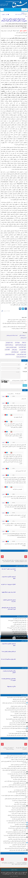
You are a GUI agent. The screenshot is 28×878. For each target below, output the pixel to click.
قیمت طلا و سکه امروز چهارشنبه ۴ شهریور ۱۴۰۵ (17, 620)
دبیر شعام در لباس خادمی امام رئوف (19, 699)
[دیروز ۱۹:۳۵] (21, 602)
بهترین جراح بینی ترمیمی (11, 347)
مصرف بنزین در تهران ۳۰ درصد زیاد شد (9, 569)
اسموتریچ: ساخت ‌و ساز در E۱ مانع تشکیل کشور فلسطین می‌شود (14, 770)
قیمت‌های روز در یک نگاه (22, 616)
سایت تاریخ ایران (9, 342)
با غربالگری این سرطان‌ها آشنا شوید (8, 863)
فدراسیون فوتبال (23, 337)
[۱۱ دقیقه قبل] (21, 673)
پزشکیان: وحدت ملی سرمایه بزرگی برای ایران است (16, 774)
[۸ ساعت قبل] (7, 858)
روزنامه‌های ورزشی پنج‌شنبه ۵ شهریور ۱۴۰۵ (18, 826)
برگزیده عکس (24, 668)
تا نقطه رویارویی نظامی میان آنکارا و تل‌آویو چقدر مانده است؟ (15, 835)
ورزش (23, 9)
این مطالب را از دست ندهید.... (21, 566)
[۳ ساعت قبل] (21, 681)
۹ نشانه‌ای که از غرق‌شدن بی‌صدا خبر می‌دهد (17, 724)
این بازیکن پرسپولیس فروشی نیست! (9, 651)
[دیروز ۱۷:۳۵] (21, 653)
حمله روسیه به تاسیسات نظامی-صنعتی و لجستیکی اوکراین (15, 798)
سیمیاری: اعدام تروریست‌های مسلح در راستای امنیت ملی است (14, 726)
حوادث (25, 738)
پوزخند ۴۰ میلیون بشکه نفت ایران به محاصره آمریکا (16, 697)
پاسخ (3, 396)
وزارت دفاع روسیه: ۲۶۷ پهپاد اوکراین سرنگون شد (17, 791)
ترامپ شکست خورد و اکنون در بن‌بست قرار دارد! (17, 828)
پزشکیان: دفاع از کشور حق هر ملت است (18, 772)
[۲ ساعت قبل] (21, 571)
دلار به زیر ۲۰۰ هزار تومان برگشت (20, 624)
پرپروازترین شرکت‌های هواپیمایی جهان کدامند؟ (17, 733)
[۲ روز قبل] (20, 555)
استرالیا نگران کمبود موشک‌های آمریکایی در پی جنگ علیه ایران (14, 841)
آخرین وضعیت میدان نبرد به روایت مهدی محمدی (17, 822)
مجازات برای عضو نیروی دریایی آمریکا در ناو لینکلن (17, 815)
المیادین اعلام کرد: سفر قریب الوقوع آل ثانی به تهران (16, 708)
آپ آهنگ (24, 342)
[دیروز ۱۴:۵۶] (21, 661)
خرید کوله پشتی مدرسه (21, 357)
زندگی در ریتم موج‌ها (11, 686)
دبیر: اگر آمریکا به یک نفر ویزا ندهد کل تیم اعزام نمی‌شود (15, 710)
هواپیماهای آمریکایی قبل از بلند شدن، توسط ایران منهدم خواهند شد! (14, 703)
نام (26, 364)
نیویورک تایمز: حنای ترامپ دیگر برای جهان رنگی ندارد (16, 735)
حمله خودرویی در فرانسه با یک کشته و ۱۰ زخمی (17, 785)
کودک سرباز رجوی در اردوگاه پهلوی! (9, 592)
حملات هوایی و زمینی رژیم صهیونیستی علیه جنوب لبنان (16, 832)
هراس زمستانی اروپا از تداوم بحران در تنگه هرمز (17, 839)
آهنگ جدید (7, 349)
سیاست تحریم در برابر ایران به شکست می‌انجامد (17, 837)
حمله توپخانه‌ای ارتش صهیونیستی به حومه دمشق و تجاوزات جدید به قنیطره (14, 796)
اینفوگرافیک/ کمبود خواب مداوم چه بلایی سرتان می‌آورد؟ (15, 806)
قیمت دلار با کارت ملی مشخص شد (19, 618)
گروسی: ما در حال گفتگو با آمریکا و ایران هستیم (17, 766)
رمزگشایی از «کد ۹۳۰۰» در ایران (20, 804)
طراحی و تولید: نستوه (14, 876)
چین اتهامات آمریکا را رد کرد (21, 793)
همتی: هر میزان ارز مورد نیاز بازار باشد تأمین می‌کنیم (16, 756)
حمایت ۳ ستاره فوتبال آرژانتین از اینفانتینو (18, 775)
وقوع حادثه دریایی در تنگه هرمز (20, 713)
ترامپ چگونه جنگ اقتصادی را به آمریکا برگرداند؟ (17, 811)
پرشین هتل (14, 349)
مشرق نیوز (16, 3)
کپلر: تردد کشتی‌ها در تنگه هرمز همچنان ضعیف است (16, 820)
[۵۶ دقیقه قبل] (21, 579)
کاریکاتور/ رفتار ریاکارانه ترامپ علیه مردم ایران (17, 722)
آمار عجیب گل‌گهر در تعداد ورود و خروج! (9, 577)
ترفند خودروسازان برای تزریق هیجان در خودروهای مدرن (8, 560)
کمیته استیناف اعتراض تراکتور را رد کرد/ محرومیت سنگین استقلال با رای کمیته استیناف (14, 20)
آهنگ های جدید (22, 349)
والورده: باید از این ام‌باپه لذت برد (20, 790)
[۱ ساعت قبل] (21, 586)
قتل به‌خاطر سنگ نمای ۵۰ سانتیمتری (19, 701)
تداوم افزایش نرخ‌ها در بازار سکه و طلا (19, 629)
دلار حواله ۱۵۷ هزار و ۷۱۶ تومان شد (19, 622)
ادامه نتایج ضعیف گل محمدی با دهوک (19, 721)
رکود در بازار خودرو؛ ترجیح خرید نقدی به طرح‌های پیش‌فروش (20, 560)
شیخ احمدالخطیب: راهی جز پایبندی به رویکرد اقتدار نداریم (15, 781)
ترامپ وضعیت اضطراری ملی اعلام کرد (19, 819)
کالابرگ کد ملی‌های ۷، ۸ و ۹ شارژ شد (8, 584)
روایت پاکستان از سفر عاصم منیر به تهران (18, 764)
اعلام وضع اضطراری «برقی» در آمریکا (19, 808)
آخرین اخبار (24, 753)
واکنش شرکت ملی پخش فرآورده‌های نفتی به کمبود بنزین (9, 608)
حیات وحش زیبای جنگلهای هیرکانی (19, 783)
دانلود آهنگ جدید (22, 347)
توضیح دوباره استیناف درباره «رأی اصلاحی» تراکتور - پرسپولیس (14, 326)
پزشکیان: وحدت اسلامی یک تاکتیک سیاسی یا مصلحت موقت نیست (13, 768)
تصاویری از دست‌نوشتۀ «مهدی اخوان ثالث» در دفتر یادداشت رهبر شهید (14, 729)
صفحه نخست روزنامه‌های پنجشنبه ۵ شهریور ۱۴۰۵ (8, 679)
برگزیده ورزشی (24, 641)
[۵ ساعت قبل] (20, 743)
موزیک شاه (17, 342)
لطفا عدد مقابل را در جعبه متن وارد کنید (19, 380)
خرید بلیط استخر (15, 352)
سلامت (25, 853)
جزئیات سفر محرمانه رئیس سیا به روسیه (18, 809)
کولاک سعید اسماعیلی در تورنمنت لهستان (18, 706)
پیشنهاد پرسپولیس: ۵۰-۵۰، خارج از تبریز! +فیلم (17, 319)
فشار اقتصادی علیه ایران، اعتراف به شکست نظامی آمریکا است (14, 843)
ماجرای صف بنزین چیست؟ (20, 637)
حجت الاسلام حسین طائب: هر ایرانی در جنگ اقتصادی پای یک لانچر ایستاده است (14, 762)
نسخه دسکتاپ (14, 870)
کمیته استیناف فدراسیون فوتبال (12, 335)
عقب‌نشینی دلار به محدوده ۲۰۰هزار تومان (18, 626)
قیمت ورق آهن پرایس (21, 354)
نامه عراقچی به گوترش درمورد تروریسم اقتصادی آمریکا (16, 719)
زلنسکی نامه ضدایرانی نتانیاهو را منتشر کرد (9, 600)
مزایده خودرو (23, 352)
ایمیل (25, 368)
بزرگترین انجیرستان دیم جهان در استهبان (9, 671)
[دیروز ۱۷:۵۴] (21, 609)
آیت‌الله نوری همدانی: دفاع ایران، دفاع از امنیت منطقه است (15, 757)
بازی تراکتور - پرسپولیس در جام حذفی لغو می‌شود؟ (16, 321)
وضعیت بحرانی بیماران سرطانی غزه (19, 779)
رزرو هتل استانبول (9, 345)
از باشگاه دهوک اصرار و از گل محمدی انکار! (18, 715)
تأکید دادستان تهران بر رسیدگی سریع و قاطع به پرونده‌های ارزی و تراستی (14, 787)
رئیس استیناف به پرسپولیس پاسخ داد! (19, 328)
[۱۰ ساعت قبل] (21, 688)
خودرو (26, 550)
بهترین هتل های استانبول (20, 345)
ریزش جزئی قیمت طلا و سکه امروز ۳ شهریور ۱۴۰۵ (16, 628)
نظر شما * (25, 371)
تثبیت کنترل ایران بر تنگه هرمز (20, 824)
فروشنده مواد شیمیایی (9, 354)
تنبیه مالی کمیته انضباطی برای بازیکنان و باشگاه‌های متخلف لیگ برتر (14, 324)
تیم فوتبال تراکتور (22, 335)
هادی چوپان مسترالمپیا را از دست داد (8, 659)
